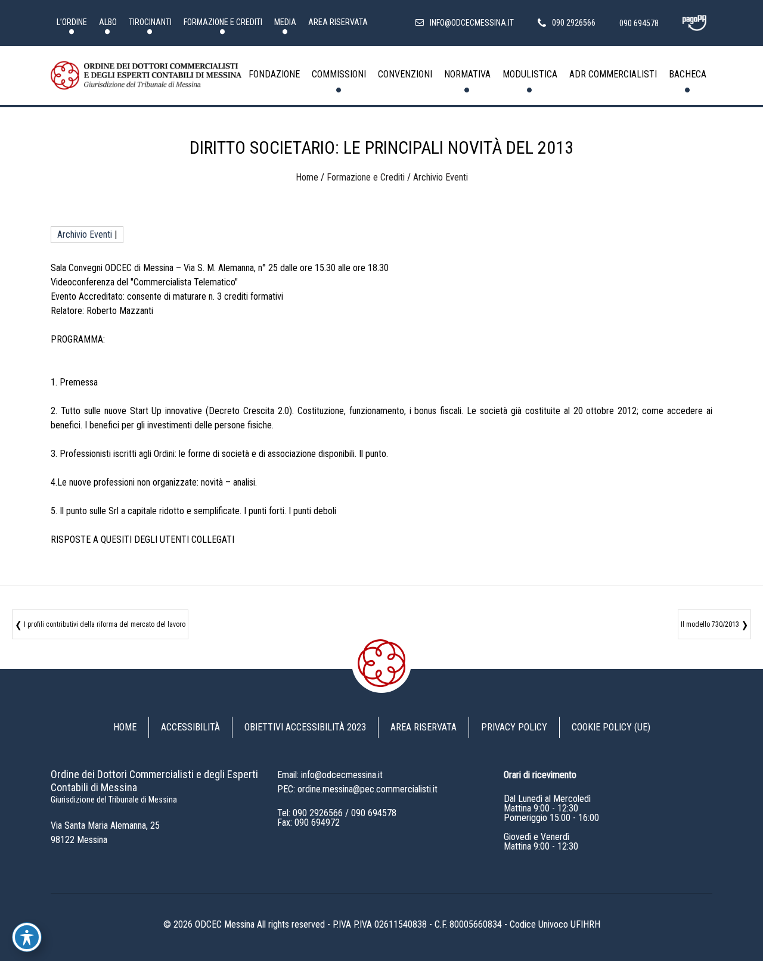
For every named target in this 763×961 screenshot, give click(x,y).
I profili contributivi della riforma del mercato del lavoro (104, 624)
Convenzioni (405, 74)
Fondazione (274, 74)
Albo (108, 22)
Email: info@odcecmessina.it (330, 774)
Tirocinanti (150, 22)
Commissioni (339, 74)
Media (285, 22)
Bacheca (687, 74)
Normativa (467, 74)
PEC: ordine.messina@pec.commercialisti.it (357, 789)
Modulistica (530, 74)
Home (307, 177)
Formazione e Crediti (223, 22)
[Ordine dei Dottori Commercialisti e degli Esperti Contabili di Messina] (146, 76)
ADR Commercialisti (613, 74)
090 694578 (373, 813)
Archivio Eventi (440, 177)
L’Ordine (72, 22)
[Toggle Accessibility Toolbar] (27, 937)
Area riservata (338, 22)
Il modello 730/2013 (710, 624)
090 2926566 (318, 813)
